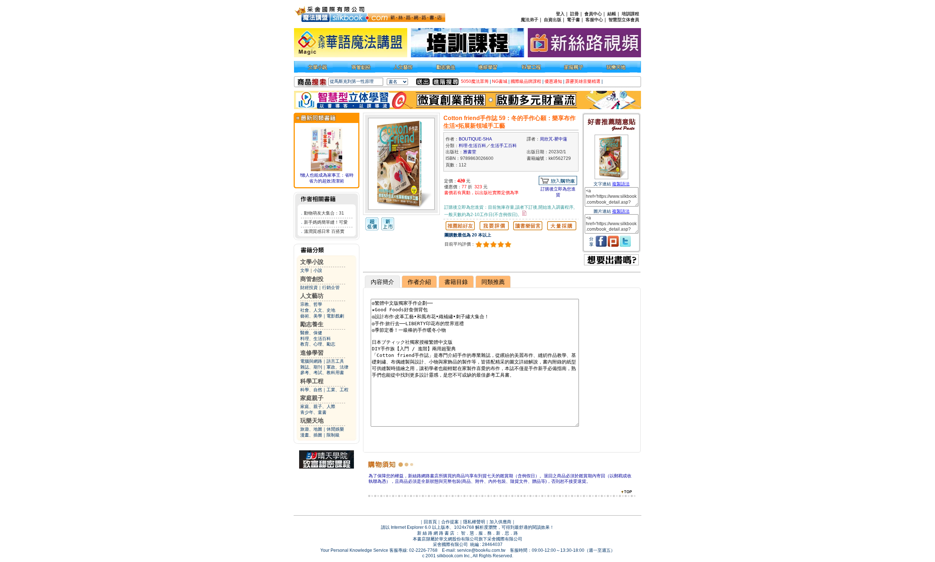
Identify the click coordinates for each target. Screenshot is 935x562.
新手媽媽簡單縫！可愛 (326, 222)
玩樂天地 (312, 420)
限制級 (333, 435)
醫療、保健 (311, 332)
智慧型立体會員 (623, 19)
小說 (317, 270)
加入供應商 (500, 521)
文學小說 (312, 262)
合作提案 (450, 521)
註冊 (574, 13)
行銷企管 (331, 287)
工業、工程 (337, 389)
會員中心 (593, 13)
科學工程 (312, 381)
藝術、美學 (311, 316)
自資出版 (552, 19)
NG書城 (499, 81)
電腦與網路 (311, 361)
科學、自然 (311, 389)
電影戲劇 (335, 316)
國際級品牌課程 (526, 81)
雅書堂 (469, 151)
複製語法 (621, 183)
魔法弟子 (529, 19)
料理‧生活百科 (472, 145)
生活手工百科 (504, 145)
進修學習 (312, 353)
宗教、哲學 (311, 304)
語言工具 (335, 361)
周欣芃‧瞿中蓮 (553, 139)
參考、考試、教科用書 (322, 372)
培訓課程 (630, 13)
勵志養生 (312, 324)
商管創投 (312, 279)
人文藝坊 (312, 296)
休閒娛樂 (335, 429)
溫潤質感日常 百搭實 (324, 231)
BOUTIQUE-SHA (475, 139)
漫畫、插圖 (311, 435)
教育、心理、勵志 (317, 344)
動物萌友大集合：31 (324, 213)
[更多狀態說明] (524, 213)
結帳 (611, 13)
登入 (560, 13)
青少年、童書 (313, 412)
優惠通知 (553, 81)
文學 (304, 270)
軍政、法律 (337, 367)
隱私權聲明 (474, 521)
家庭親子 (312, 398)
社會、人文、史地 (317, 310)
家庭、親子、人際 (317, 406)
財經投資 (309, 287)
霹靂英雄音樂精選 (582, 81)
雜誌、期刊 (311, 367)
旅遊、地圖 (311, 429)
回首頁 (430, 521)
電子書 (573, 19)
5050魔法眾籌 (475, 81)
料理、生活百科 (315, 338)
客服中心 (594, 19)
